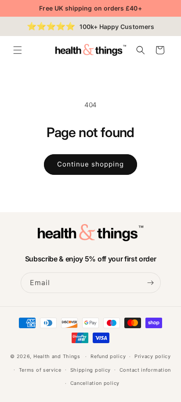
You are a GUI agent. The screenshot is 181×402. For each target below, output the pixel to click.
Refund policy (108, 356)
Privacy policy (152, 356)
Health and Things (56, 356)
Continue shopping (90, 164)
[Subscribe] (150, 282)
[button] (17, 50)
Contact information (145, 370)
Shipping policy (90, 370)
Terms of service (40, 370)
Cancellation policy (94, 383)
